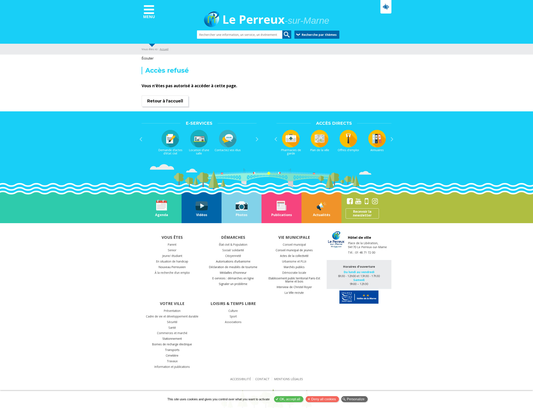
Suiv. (257, 139)
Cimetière (172, 355)
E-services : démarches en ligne (233, 278)
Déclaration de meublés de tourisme (233, 267)
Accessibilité (240, 379)
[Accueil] (211, 19)
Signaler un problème (233, 284)
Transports (172, 350)
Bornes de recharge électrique (172, 344)
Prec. (141, 139)
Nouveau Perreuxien (172, 267)
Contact (262, 379)
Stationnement (172, 339)
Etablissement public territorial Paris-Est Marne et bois (294, 279)
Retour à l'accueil (165, 100)
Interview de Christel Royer (294, 287)
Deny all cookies (323, 399)
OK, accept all (290, 399)
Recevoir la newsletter (362, 213)
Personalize (356, 399)
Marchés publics (294, 267)
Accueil (164, 49)
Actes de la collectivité (294, 256)
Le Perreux (275, 19)
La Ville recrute (294, 293)
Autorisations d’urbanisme (233, 261)
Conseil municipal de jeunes (294, 250)
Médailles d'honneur (233, 273)
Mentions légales (288, 379)
